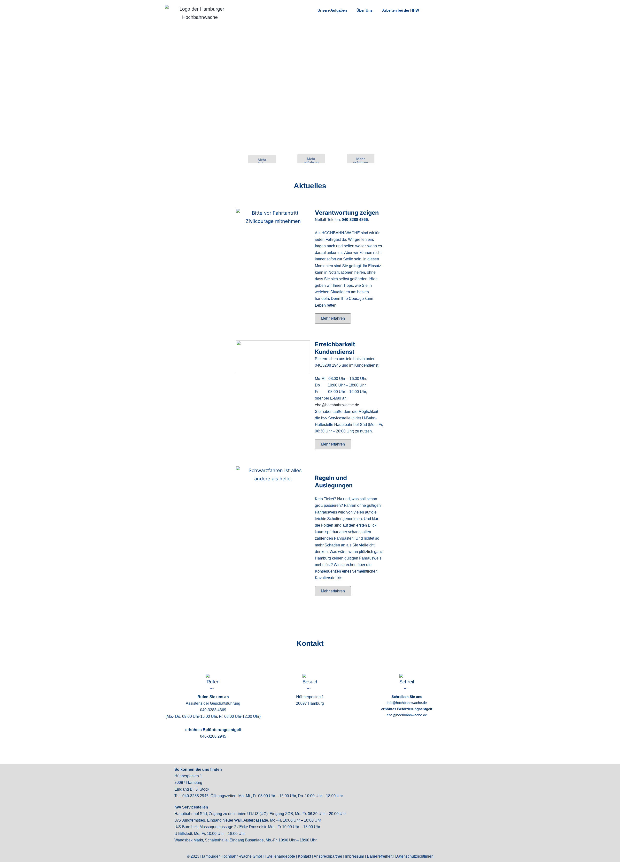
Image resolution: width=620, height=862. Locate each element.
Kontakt (304, 856)
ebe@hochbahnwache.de (337, 405)
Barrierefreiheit (379, 856)
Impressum (354, 856)
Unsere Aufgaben (332, 10)
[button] (333, 318)
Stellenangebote (281, 856)
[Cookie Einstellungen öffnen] (10, 855)
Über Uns (364, 10)
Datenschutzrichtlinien (414, 856)
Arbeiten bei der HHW (400, 10)
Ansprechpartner (328, 856)
